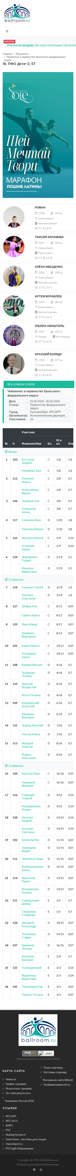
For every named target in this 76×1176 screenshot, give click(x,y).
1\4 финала (15, 765)
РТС (8, 1130)
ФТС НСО (11, 1120)
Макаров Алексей (27, 744)
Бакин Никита (31, 645)
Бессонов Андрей (28, 461)
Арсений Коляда (48, 354)
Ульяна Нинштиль (49, 326)
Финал (12, 451)
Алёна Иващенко (49, 267)
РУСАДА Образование (19, 1148)
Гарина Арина (31, 615)
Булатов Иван (31, 773)
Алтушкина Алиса (29, 655)
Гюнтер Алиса (31, 734)
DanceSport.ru (14, 1143)
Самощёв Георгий (28, 796)
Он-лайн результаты (18, 1093)
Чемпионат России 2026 (19, 1100)
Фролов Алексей (32, 538)
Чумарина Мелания (28, 784)
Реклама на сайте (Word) (58, 1079)
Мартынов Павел (28, 879)
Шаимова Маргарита (29, 634)
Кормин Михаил (32, 664)
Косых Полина (31, 695)
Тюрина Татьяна (32, 994)
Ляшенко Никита (28, 480)
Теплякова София (29, 935)
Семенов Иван (31, 520)
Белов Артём (30, 839)
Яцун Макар (29, 624)
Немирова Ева (31, 470)
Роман (40, 207)
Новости (11, 1079)
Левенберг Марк (32, 858)
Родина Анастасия (29, 756)
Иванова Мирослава (29, 569)
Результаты (22, 53)
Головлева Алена (29, 510)
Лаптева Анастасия (29, 596)
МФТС (9, 1125)
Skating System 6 (16, 1134)
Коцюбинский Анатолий (30, 704)
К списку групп (23, 384)
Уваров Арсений (32, 725)
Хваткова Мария (32, 529)
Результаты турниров (19, 1088)
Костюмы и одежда (55, 1072)
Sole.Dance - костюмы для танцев (26, 1139)
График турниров (16, 1083)
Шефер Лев (29, 606)
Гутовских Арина (28, 547)
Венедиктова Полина (30, 890)
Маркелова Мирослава (29, 977)
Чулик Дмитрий (32, 967)
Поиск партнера (53, 1067)
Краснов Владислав (29, 685)
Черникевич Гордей (29, 558)
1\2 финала (15, 579)
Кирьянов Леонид (28, 946)
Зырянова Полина (28, 674)
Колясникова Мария (30, 491)
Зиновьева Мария (29, 849)
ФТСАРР (11, 1116)
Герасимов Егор (32, 986)
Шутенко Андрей (27, 819)
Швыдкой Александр (29, 924)
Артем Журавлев (48, 296)
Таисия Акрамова (49, 237)
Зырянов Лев (30, 501)
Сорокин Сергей (32, 587)
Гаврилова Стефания (29, 913)
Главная (7, 53)
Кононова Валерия (28, 958)
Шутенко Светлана (28, 830)
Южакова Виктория (28, 715)
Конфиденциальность (57, 1084)
